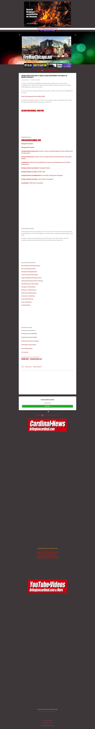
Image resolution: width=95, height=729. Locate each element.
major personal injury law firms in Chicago (32, 280)
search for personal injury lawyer (29, 274)
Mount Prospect (37, 366)
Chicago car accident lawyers (28, 290)
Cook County (28, 366)
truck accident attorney (27, 299)
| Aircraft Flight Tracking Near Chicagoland (42, 175)
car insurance (24, 352)
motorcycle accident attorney (28, 293)
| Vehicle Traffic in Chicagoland (37, 179)
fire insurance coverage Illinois (29, 333)
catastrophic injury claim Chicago (29, 283)
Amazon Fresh (54, 28)
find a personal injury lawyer (28, 268)
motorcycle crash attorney (28, 296)
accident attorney (25, 305)
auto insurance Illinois (27, 348)
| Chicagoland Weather (35, 168)
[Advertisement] (47, 124)
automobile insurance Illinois (28, 344)
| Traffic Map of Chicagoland (32, 183)
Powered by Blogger (47, 720)
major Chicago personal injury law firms (31, 277)
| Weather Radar (33, 171)
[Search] (75, 35)
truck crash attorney (26, 302)
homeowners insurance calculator (30, 341)
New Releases (47, 28)
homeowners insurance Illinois (29, 337)
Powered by (45, 411)
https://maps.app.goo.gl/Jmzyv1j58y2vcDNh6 (33, 96)
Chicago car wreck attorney (28, 287)
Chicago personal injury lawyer (29, 271)
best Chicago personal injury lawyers (30, 265)
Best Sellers (40, 28)
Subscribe (47, 406)
